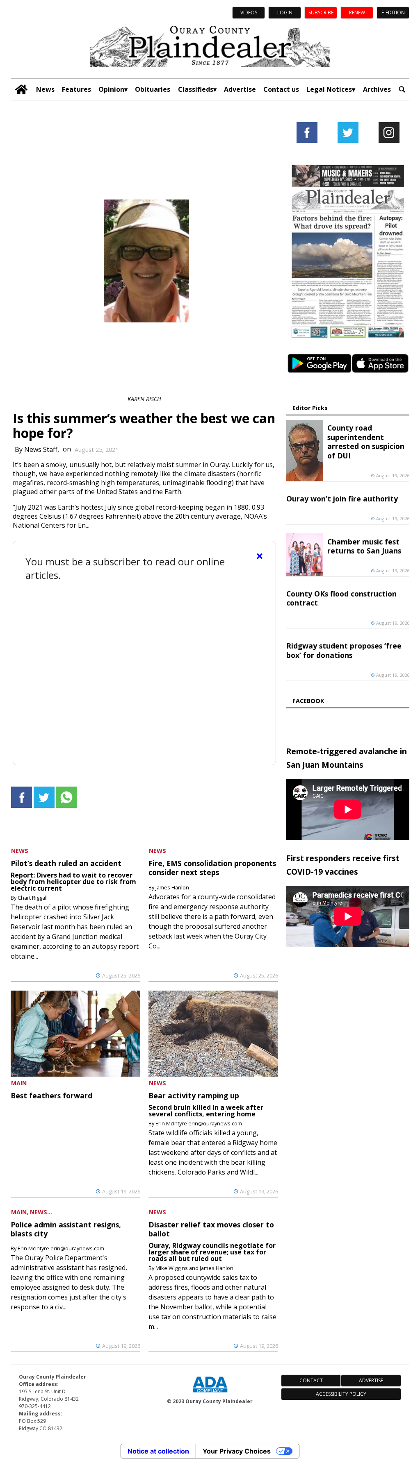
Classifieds (195, 89)
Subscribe (320, 12)
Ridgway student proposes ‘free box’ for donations (344, 650)
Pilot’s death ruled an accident (66, 863)
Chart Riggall (33, 897)
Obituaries (152, 89)
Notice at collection (158, 1451)
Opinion (111, 89)
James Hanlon (172, 887)
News (45, 89)
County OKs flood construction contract (341, 598)
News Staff (40, 449)
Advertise (240, 89)
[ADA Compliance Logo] (210, 1393)
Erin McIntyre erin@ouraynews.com (198, 1123)
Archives (377, 89)
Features (76, 89)
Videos (248, 12)
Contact (311, 1380)
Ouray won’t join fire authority (342, 498)
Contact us (281, 89)
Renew (357, 12)
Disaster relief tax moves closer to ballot (211, 1229)
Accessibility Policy (341, 1393)
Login (284, 12)
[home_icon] (21, 89)
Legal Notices (329, 89)
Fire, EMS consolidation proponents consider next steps (212, 867)
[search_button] (402, 89)
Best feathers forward (51, 1095)
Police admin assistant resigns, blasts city (66, 1229)
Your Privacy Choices (237, 1451)
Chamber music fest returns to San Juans (364, 546)
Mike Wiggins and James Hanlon (194, 1268)
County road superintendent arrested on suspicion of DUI (365, 441)
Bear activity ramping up (193, 1095)
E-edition (393, 12)
